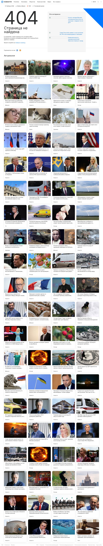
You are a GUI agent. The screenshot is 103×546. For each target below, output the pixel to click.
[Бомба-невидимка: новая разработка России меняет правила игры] (39, 95)
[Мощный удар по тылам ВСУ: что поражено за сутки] (39, 482)
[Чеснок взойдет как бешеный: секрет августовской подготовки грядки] (63, 216)
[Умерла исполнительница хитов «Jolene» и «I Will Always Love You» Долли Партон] (15, 337)
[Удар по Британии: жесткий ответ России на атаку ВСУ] (87, 119)
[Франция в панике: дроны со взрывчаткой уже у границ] (39, 289)
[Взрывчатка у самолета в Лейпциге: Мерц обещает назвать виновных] (15, 289)
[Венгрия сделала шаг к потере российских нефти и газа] (15, 192)
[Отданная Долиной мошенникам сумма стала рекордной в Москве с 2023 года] (87, 168)
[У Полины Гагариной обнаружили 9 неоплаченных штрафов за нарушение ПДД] (15, 216)
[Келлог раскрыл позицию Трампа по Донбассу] (39, 337)
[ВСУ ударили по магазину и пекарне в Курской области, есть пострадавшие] (15, 409)
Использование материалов (81, 544)
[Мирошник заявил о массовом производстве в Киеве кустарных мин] (15, 482)
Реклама (13, 544)
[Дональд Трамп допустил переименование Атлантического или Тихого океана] (39, 506)
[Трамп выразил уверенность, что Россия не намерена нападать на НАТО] (39, 143)
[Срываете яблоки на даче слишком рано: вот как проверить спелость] (39, 264)
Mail (2, 544)
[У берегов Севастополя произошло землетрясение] (63, 530)
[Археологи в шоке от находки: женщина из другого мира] (63, 95)
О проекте (42, 544)
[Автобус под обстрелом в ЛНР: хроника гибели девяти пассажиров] (87, 409)
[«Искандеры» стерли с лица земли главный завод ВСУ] (87, 192)
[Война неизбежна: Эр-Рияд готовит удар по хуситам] (63, 506)
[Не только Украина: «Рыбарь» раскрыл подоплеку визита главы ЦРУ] (87, 289)
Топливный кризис (39, 6)
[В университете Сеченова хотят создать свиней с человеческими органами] (39, 313)
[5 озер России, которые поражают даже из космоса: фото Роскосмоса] (63, 482)
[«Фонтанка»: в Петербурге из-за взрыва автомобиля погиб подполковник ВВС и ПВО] (15, 458)
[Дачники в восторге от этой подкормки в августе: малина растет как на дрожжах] (63, 337)
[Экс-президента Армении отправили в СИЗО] (87, 506)
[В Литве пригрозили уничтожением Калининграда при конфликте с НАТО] (15, 71)
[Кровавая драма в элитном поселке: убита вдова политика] (63, 71)
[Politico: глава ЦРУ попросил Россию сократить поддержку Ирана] (87, 143)
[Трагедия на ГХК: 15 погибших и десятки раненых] (39, 192)
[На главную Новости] (7, 2)
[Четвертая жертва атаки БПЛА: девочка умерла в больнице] (39, 216)
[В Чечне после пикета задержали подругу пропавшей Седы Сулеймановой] (15, 119)
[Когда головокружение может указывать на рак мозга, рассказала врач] (15, 240)
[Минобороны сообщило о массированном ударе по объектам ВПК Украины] (87, 216)
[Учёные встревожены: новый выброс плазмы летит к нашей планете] (39, 361)
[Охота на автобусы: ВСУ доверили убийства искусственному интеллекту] (39, 409)
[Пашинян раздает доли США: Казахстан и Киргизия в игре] (63, 143)
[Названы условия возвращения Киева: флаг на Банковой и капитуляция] (39, 385)
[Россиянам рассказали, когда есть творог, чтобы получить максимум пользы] (63, 119)
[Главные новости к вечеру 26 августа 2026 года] (63, 409)
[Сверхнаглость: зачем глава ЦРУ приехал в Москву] (15, 143)
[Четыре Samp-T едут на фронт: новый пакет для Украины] (63, 313)
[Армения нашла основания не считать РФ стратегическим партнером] (39, 168)
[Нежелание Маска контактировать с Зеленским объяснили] (15, 264)
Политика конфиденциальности (66, 544)
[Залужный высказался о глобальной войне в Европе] (63, 168)
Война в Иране (21, 6)
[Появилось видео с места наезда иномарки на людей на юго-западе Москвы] (39, 240)
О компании (7, 544)
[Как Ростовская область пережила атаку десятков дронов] (87, 313)
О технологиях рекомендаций (51, 544)
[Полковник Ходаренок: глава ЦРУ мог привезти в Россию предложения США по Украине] (63, 192)
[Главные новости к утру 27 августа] (87, 240)
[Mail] (2, 2)
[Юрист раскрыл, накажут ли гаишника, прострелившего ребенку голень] (87, 530)
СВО (30, 6)
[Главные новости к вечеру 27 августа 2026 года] (39, 71)
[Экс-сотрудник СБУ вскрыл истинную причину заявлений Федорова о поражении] (63, 289)
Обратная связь (91, 544)
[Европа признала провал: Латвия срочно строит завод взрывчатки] (63, 361)
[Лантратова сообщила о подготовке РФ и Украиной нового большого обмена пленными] (87, 434)
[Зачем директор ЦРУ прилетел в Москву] (87, 361)
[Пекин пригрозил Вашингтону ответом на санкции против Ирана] (15, 530)
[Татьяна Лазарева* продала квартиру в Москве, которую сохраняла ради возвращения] (87, 458)
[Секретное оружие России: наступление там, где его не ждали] (87, 385)
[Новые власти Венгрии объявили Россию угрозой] (15, 506)
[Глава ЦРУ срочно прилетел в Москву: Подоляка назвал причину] (15, 313)
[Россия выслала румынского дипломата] (87, 482)
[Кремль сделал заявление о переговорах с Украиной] (87, 71)
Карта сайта (99, 544)
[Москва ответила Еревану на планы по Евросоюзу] (15, 385)
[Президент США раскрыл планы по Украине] (15, 168)
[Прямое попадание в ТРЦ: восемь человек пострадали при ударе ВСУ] (63, 264)
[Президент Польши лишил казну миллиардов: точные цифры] (63, 385)
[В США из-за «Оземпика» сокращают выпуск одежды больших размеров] (15, 361)
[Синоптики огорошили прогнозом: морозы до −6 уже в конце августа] (87, 95)
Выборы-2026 (10, 6)
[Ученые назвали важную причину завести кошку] (39, 119)
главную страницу (20, 42)
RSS (37, 544)
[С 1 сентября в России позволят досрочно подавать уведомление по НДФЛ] (63, 458)
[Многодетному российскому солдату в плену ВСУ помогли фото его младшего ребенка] (15, 95)
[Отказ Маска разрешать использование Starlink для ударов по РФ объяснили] (39, 530)
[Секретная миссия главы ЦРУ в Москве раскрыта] (39, 434)
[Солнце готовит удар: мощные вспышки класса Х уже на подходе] (39, 458)
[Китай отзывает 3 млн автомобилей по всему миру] (87, 264)
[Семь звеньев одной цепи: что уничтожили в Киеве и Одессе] (15, 434)
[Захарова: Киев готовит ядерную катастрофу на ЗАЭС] (63, 434)
